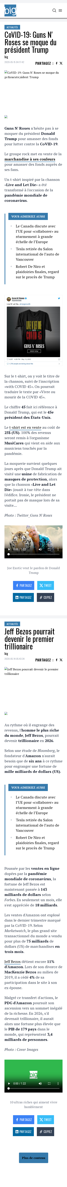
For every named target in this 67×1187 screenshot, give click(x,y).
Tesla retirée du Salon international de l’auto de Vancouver (37, 254)
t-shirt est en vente (25, 427)
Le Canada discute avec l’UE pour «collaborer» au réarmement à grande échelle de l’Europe (37, 234)
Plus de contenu (33, 1158)
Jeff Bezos (12, 961)
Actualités (12, 27)
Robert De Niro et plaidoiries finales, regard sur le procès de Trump (37, 271)
